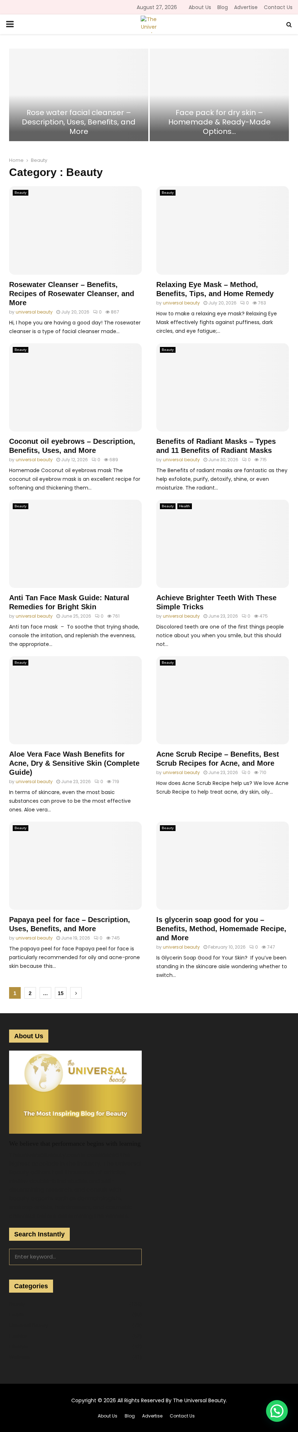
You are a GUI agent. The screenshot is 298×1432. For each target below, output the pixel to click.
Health (184, 506)
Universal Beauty (28, 1325)
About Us (200, 7)
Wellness (19, 1357)
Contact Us (278, 7)
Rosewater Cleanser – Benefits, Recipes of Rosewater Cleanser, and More (71, 294)
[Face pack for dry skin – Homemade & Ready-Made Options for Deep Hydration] (219, 95)
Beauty (21, 193)
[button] (277, 1411)
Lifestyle (18, 1346)
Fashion (18, 1336)
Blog (222, 7)
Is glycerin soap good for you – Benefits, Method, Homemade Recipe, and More (221, 929)
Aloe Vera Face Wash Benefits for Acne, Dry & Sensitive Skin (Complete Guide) (74, 763)
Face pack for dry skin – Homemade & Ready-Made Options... (219, 121)
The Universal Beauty (199, 1400)
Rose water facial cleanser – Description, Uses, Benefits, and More (79, 121)
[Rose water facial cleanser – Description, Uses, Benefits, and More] (78, 95)
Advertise (246, 7)
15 (61, 993)
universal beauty (34, 312)
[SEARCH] (134, 1256)
